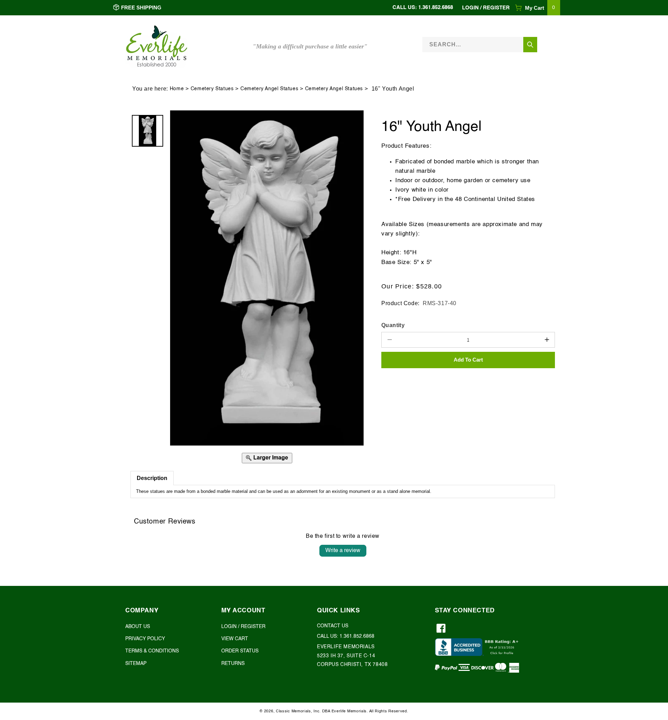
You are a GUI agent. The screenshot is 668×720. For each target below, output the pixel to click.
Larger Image (270, 458)
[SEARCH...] (530, 44)
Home (177, 88)
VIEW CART (234, 639)
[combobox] (479, 44)
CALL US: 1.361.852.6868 (422, 7)
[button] (537, 8)
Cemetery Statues (212, 88)
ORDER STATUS (240, 651)
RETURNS (233, 663)
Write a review (342, 550)
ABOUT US (137, 627)
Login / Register (486, 7)
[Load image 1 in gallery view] (147, 130)
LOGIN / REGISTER (243, 627)
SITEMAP (135, 663)
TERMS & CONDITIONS (152, 651)
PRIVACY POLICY (145, 639)
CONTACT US (332, 626)
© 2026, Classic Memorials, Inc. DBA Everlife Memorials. (314, 711)
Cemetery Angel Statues (269, 88)
